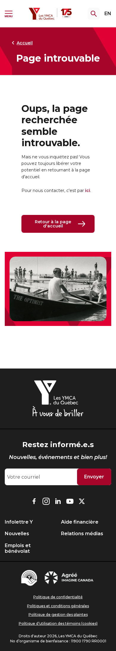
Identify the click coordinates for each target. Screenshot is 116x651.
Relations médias (82, 533)
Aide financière (79, 522)
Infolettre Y (19, 522)
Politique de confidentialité (58, 597)
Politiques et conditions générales (58, 606)
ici (87, 190)
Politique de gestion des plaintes (58, 614)
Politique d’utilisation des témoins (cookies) (58, 623)
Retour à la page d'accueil (53, 224)
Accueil (25, 43)
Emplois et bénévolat (18, 548)
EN (107, 13)
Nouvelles (17, 533)
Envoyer (94, 477)
